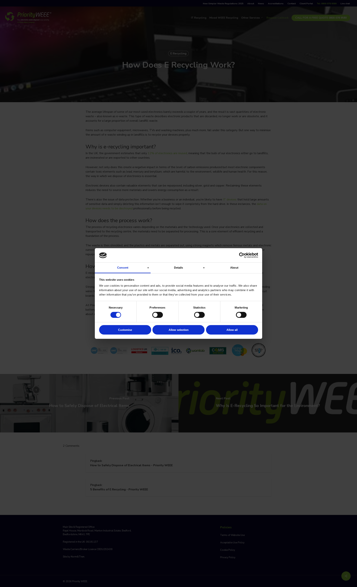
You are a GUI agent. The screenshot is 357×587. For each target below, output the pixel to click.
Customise (125, 329)
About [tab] (234, 267)
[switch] (157, 315)
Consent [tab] (122, 267)
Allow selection (179, 329)
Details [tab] (178, 267)
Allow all (232, 329)
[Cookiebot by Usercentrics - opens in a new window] (242, 255)
